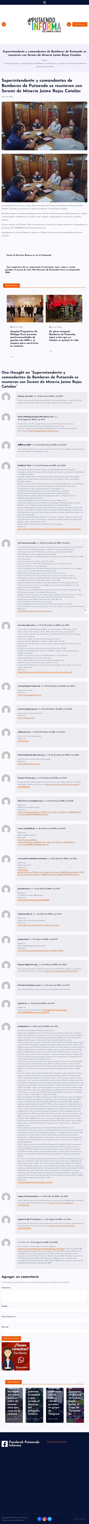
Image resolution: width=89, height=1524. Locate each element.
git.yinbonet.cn (24, 889)
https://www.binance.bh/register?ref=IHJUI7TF (61, 971)
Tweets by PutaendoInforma (57, 1442)
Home (44, 60)
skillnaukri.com (24, 732)
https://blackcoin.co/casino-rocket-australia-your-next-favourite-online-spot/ (45, 672)
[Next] (82, 1382)
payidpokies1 (23, 1026)
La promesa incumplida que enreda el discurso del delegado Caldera (13, 1401)
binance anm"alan (25, 396)
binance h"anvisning (26, 778)
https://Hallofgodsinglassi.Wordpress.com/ (36, 417)
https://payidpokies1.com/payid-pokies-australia (35, 1182)
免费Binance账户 (24, 445)
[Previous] (78, 1382)
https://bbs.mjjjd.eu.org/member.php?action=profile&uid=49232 (40, 950)
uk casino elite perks (26, 625)
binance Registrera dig (27, 965)
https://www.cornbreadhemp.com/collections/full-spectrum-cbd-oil (41, 1249)
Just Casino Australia (27, 543)
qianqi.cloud (23, 939)
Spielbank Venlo (24, 465)
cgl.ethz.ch (22, 1003)
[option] (14, 1405)
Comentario (6, 1287)
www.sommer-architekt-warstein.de (32, 859)
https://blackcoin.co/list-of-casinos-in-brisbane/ (35, 611)
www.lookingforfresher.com (29, 686)
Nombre (5, 1306)
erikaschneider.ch (25, 914)
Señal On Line (79, 24)
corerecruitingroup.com (27, 709)
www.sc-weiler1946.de (26, 829)
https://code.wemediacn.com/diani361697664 (33, 900)
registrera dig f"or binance (29, 1219)
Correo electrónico (9, 1316)
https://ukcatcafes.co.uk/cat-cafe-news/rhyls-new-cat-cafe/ (38, 925)
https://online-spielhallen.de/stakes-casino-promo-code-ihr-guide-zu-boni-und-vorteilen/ (49, 529)
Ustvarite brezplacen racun (29, 985)
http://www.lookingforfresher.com (29, 695)
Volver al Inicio (80, 1519)
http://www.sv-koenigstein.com (30, 801)
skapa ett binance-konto (28, 1196)
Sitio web (5, 1327)
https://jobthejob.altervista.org (31, 755)
